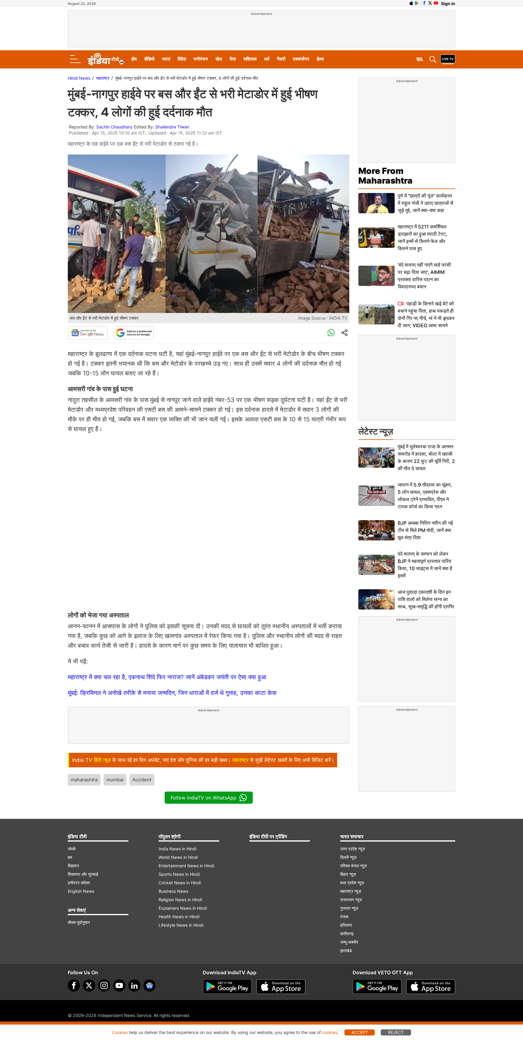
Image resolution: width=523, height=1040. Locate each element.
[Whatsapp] (331, 333)
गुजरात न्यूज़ (349, 908)
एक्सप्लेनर (301, 59)
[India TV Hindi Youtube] (436, 3)
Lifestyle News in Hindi (181, 925)
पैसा (233, 59)
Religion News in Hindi (180, 899)
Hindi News (79, 78)
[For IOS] (430, 986)
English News (81, 891)
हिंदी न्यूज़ (102, 760)
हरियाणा (346, 925)
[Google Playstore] (227, 986)
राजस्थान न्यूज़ (351, 899)
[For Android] (377, 986)
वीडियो (149, 59)
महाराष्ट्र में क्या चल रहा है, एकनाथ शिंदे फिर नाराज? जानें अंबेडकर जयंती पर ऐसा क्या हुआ (167, 677)
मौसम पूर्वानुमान (79, 922)
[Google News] (88, 333)
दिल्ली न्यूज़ (348, 857)
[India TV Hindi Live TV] (447, 59)
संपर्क (72, 848)
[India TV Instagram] (104, 985)
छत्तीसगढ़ (347, 933)
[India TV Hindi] (105, 59)
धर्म (266, 59)
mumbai (115, 779)
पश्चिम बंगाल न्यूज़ (353, 865)
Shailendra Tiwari (172, 126)
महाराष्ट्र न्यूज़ (350, 891)
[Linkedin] (134, 985)
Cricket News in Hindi (180, 882)
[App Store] (280, 986)
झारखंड (346, 950)
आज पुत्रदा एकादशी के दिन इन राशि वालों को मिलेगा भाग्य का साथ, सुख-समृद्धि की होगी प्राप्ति (426, 599)
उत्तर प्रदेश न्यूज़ (352, 848)
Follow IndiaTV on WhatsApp (203, 798)
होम (134, 59)
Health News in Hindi (179, 916)
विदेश (182, 59)
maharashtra (84, 779)
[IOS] (411, 3)
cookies (329, 1032)
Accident (142, 779)
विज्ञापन (73, 865)
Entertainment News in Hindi (186, 865)
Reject (396, 1032)
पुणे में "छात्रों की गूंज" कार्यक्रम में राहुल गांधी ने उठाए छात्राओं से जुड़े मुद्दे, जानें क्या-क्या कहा (425, 203)
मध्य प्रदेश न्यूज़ (352, 882)
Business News (173, 891)
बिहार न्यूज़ (348, 874)
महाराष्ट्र (102, 78)
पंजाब (344, 916)
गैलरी (281, 59)
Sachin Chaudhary (114, 126)
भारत (166, 59)
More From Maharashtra (385, 176)
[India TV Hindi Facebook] (424, 3)
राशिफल (250, 59)
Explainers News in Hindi (183, 908)
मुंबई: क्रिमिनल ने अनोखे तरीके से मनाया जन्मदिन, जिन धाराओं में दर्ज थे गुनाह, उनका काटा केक (172, 692)
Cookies (120, 1032)
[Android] (417, 3)
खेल (218, 59)
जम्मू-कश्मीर (349, 942)
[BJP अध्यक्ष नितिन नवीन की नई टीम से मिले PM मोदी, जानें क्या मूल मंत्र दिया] (376, 530)
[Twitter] (89, 985)
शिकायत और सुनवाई (83, 874)
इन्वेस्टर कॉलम (79, 882)
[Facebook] (74, 985)
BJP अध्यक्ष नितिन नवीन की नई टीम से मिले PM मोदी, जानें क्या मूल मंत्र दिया (425, 530)
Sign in (448, 3)
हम (70, 857)
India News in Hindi (177, 848)
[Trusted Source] (134, 333)
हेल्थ (320, 59)
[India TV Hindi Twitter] (430, 3)
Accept (359, 1032)
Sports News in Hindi (179, 874)
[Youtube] (119, 985)
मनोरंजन (201, 59)
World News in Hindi (178, 857)
